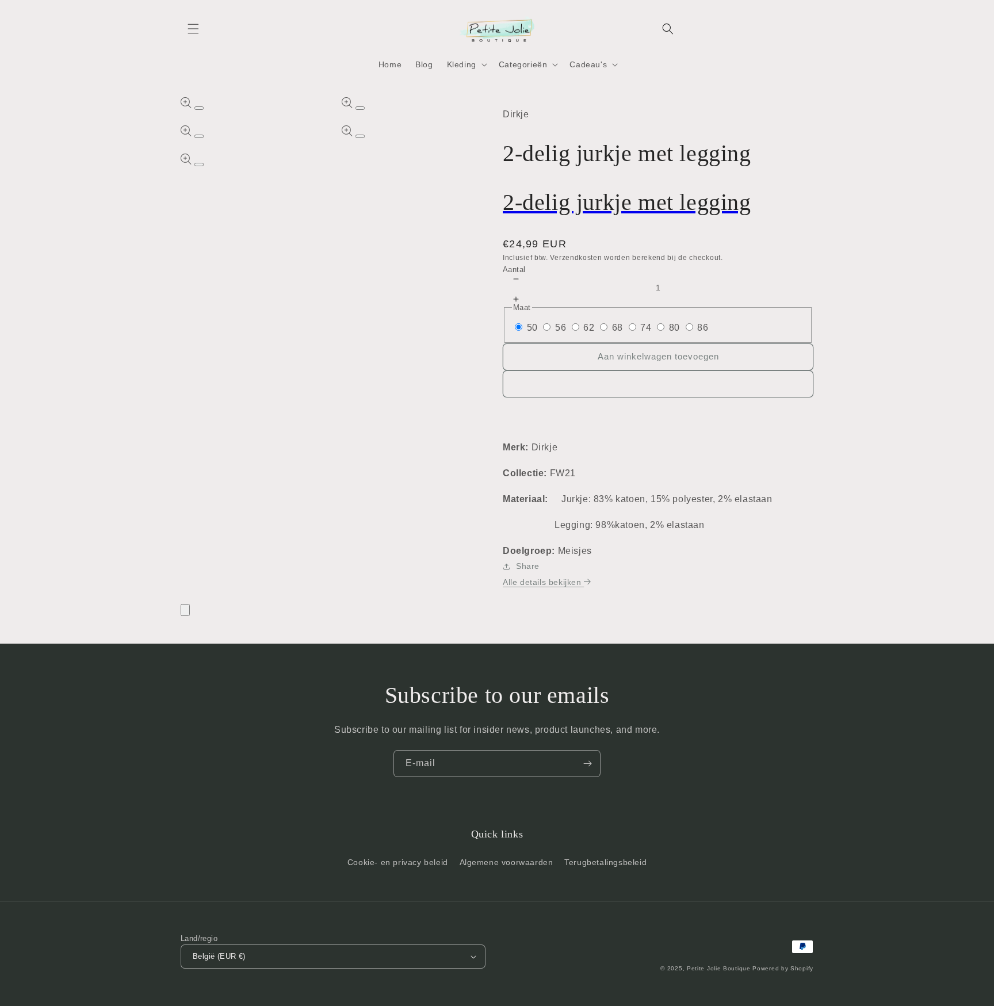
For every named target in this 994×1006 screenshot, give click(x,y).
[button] (193, 28)
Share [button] (528, 566)
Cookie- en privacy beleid (397, 862)
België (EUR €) (219, 956)
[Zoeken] (667, 28)
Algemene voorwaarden (506, 862)
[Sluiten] (185, 610)
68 (617, 327)
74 (645, 327)
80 (674, 327)
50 (532, 327)
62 (588, 327)
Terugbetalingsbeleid (605, 862)
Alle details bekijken (543, 582)
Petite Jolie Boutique (719, 968)
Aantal (514, 269)
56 (560, 327)
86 (702, 327)
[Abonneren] (587, 763)
